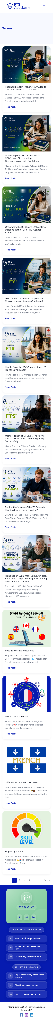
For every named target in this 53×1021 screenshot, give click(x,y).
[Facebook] (19, 917)
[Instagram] (26, 917)
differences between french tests (23, 782)
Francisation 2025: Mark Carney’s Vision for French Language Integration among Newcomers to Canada (26, 578)
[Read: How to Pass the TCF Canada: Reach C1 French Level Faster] (26, 344)
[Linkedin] (32, 1015)
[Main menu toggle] (43, 6)
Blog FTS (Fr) (21, 994)
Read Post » (10, 106)
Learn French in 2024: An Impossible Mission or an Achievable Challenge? (24, 300)
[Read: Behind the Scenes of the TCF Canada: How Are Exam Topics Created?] (26, 485)
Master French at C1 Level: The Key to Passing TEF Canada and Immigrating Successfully (25, 438)
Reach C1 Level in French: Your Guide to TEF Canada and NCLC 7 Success (25, 88)
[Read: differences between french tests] (26, 760)
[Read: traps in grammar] (26, 829)
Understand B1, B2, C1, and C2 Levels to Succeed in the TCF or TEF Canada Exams (25, 229)
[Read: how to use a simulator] (26, 694)
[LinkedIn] (33, 917)
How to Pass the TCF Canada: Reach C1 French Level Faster (25, 368)
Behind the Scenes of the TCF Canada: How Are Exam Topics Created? (25, 508)
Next (47, 880)
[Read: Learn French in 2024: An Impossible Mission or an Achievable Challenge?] (26, 276)
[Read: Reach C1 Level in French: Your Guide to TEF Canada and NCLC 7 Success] (26, 64)
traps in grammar (14, 851)
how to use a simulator (17, 716)
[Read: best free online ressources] (26, 628)
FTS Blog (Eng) (35, 994)
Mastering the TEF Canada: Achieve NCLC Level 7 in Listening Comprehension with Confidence (23, 158)
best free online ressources (19, 650)
